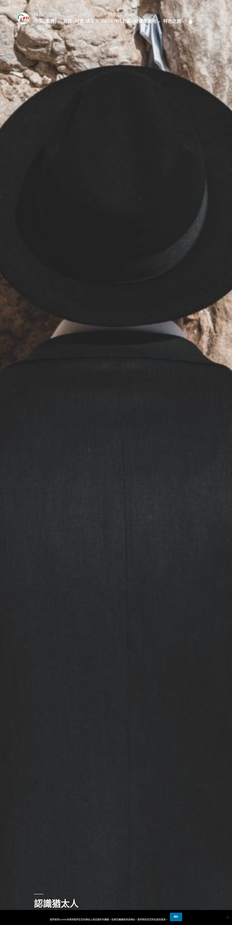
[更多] (190, 22)
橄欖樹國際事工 (49, 14)
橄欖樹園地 (145, 21)
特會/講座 (85, 21)
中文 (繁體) (45, 21)
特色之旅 (172, 21)
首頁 (67, 21)
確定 (176, 916)
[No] (227, 917)
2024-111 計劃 (116, 21)
